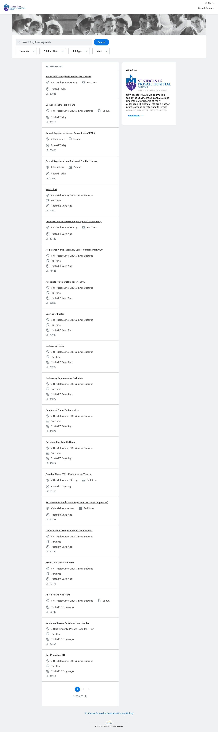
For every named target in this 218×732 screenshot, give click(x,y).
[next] (88, 689)
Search (101, 42)
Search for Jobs (206, 8)
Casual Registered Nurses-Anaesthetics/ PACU (70, 133)
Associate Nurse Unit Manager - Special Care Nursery (73, 221)
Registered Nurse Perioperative (62, 410)
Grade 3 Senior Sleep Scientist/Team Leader (69, 530)
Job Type (77, 51)
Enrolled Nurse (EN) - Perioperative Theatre (69, 474)
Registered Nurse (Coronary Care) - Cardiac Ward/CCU (74, 249)
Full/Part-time (51, 51)
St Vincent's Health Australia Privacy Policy (109, 713)
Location (24, 51)
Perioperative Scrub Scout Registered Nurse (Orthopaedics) (77, 502)
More (99, 51)
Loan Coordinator (55, 314)
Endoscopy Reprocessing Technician (65, 378)
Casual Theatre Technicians (60, 105)
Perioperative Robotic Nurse (60, 442)
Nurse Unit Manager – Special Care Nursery (68, 76)
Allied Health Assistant (58, 594)
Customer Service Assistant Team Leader (67, 623)
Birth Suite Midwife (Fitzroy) (60, 562)
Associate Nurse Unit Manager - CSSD (65, 282)
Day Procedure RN (55, 655)
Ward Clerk (51, 189)
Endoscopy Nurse (55, 346)
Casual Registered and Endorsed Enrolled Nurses (71, 161)
